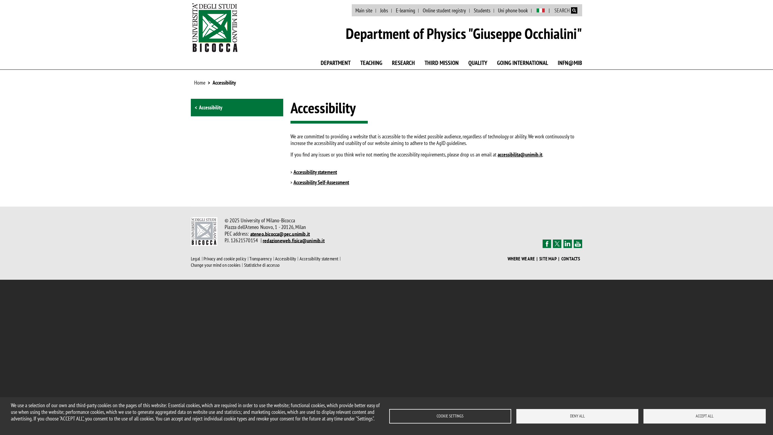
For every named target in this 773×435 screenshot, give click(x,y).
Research (403, 63)
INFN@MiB (570, 63)
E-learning (405, 10)
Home (199, 82)
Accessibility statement (315, 172)
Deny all (577, 416)
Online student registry (444, 10)
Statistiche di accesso (262, 265)
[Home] (215, 27)
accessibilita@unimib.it (520, 154)
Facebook (547, 244)
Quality (477, 63)
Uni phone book (513, 10)
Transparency (260, 259)
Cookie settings (450, 416)
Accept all (705, 416)
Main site (363, 10)
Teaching (371, 63)
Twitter (557, 244)
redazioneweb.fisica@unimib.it (294, 240)
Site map (548, 259)
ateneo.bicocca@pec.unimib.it (280, 233)
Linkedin (567, 244)
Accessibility (224, 82)
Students (482, 10)
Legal (195, 259)
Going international (522, 63)
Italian (541, 10)
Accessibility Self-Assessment (321, 182)
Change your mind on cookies (215, 265)
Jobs (384, 10)
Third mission (442, 63)
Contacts (570, 259)
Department (336, 63)
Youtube (578, 244)
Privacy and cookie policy (225, 259)
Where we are (521, 259)
